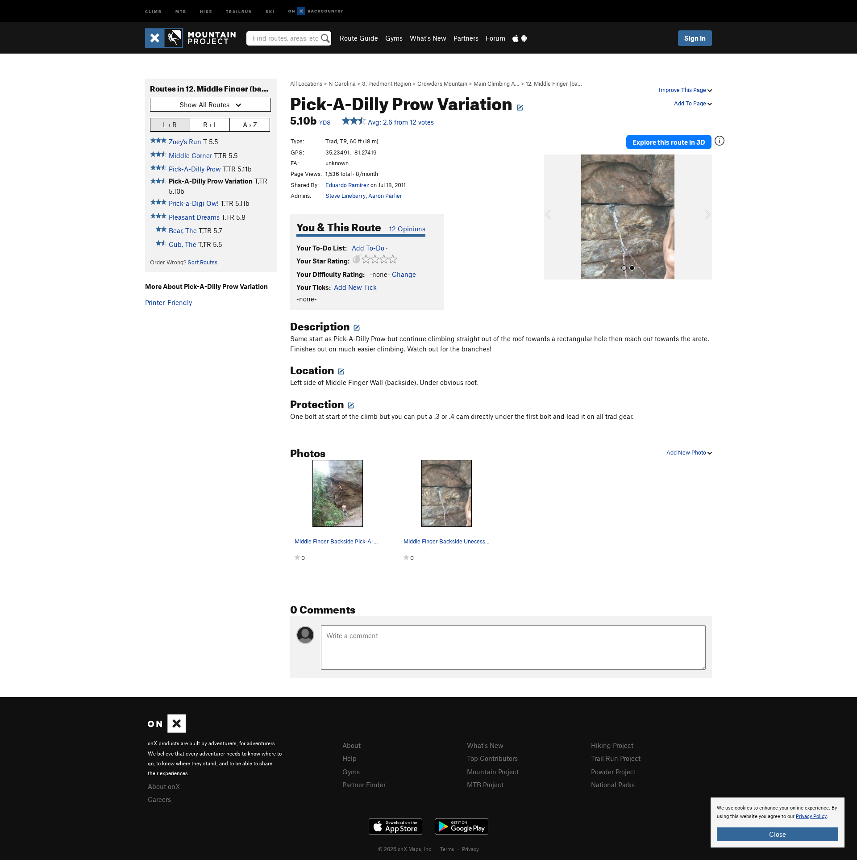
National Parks (613, 785)
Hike (206, 11)
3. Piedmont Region (386, 83)
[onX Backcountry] (316, 11)
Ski (270, 11)
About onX (164, 786)
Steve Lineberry (345, 195)
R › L (210, 125)
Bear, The (183, 230)
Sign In (695, 38)
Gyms (394, 38)
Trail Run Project (616, 758)
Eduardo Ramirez (347, 184)
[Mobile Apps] (519, 38)
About (351, 745)
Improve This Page (683, 89)
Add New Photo (686, 452)
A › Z (250, 125)
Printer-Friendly (168, 302)
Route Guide (359, 38)
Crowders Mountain (442, 83)
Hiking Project (612, 745)
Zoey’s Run (185, 142)
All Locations (306, 83)
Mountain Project (493, 772)
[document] (777, 822)
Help (349, 758)
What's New (428, 38)
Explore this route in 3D (668, 142)
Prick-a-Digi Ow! (194, 203)
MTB (181, 11)
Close (777, 834)
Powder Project (613, 772)
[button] (553, 217)
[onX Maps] (167, 730)
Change (404, 274)
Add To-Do (368, 248)
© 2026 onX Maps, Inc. (405, 849)
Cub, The (182, 244)
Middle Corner (190, 155)
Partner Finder (364, 785)
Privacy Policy (811, 816)
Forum (495, 38)
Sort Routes (202, 262)
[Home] (195, 38)
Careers (159, 799)
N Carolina (342, 83)
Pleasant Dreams (194, 217)
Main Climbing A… (497, 83)
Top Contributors (492, 758)
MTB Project (485, 785)
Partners (465, 38)
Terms (447, 849)
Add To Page (690, 103)
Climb (153, 11)
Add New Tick (355, 287)
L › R (170, 125)
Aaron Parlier (385, 195)
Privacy (470, 849)
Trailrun (239, 11)
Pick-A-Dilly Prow (195, 169)
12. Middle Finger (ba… (554, 83)
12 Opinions (407, 229)
